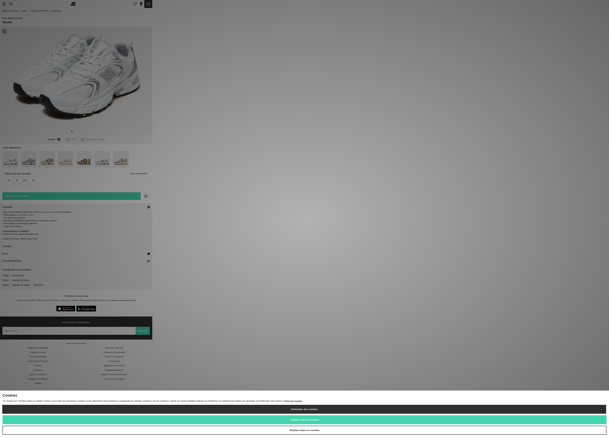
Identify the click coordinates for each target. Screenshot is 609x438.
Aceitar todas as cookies (304, 419)
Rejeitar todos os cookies (304, 430)
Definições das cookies (304, 409)
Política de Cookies (293, 401)
